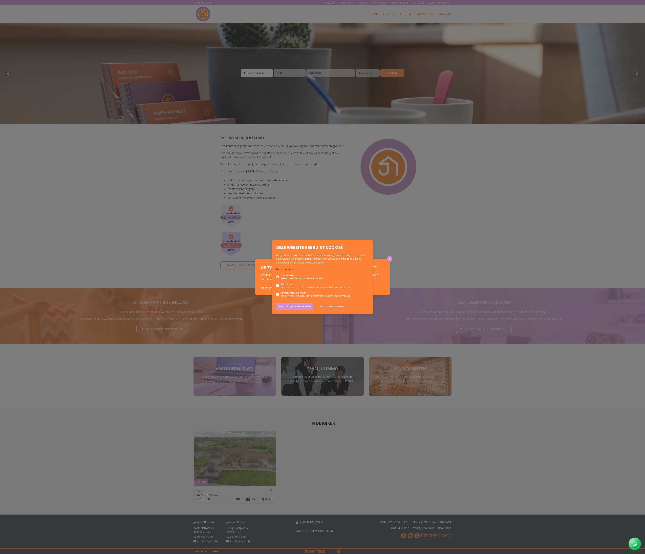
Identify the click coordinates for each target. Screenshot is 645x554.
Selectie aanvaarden (331, 306)
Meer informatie (285, 269)
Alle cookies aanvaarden (294, 306)
